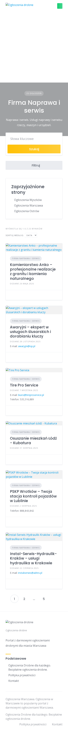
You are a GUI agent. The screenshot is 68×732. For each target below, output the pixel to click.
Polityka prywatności (21, 675)
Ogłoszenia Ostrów (26, 211)
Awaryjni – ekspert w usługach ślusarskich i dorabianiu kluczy (30, 332)
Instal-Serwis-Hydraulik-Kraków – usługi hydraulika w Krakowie (33, 558)
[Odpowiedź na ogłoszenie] (11, 295)
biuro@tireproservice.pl (31, 395)
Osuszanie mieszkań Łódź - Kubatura (33, 440)
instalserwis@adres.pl (30, 572)
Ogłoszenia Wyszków (28, 200)
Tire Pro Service (24, 385)
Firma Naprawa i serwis (26, 258)
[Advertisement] (34, 47)
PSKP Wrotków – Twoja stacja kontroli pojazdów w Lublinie (33, 496)
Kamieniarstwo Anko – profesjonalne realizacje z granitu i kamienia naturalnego (33, 271)
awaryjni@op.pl (26, 346)
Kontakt (13, 681)
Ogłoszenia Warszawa (28, 205)
